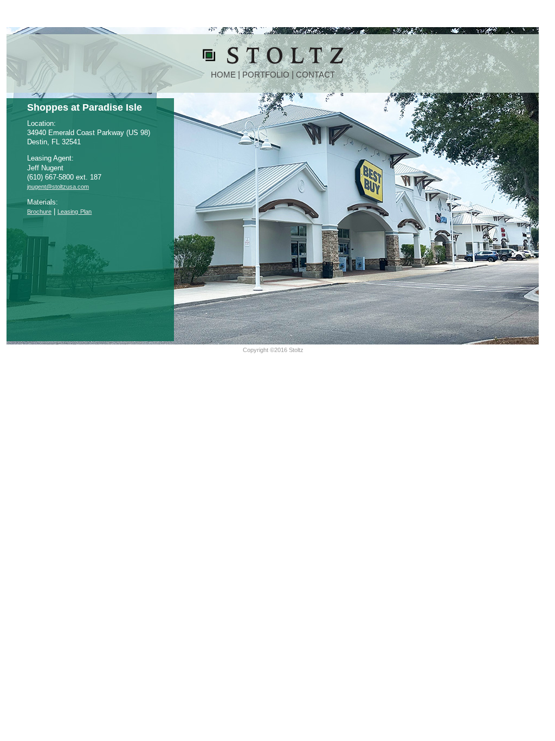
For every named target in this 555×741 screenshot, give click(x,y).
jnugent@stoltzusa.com (58, 186)
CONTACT (315, 75)
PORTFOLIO (265, 75)
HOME (223, 75)
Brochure (39, 211)
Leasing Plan (74, 211)
